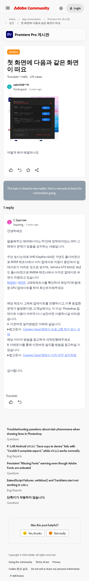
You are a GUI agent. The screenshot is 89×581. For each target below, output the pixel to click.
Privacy (56, 562)
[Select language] (61, 8)
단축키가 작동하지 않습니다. (26, 497)
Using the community (20, 562)
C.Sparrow (19, 220)
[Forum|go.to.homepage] (31, 8)
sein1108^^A (21, 84)
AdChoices (18, 575)
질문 (11, 23)
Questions (13, 439)
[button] (7, 9)
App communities (31, 19)
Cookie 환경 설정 (18, 568)
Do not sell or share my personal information (55, 568)
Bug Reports (14, 456)
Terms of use (42, 562)
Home (12, 19)
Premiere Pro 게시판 (59, 19)
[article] (44, 312)
